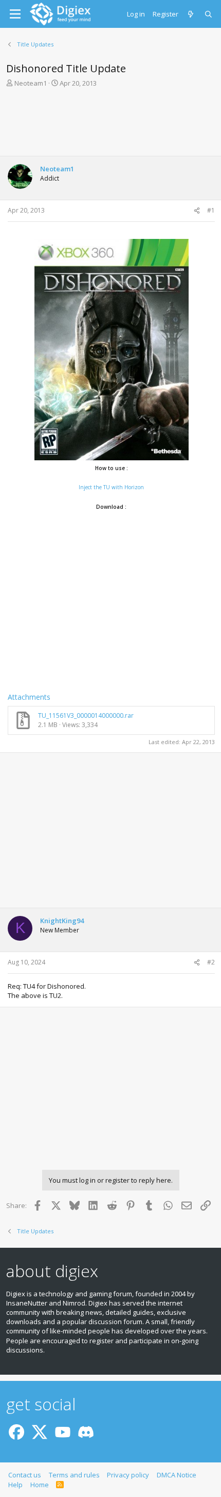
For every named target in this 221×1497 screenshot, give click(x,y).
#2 (211, 962)
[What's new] (191, 14)
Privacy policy (128, 1474)
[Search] (209, 14)
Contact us (24, 1474)
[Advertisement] (110, 125)
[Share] (197, 211)
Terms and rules (74, 1474)
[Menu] (15, 14)
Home (39, 1484)
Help (15, 1484)
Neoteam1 (30, 83)
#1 (211, 210)
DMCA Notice (176, 1474)
